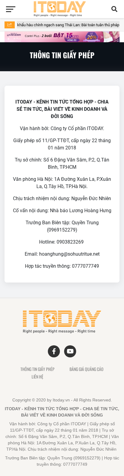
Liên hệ (37, 377)
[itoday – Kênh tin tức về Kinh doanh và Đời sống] (62, 9)
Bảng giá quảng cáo (87, 369)
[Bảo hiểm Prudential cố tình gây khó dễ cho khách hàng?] (62, 36)
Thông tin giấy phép (37, 369)
